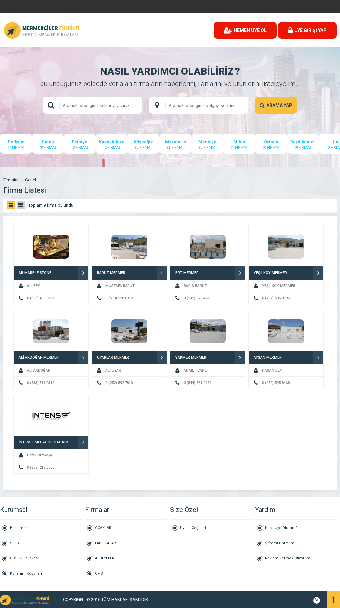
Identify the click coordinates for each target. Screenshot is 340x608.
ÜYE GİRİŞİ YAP (310, 30)
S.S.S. (15, 543)
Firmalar (11, 179)
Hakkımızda (20, 528)
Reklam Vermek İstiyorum (287, 558)
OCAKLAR (103, 528)
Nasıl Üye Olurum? (281, 528)
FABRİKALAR (105, 543)
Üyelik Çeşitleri (193, 528)
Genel (30, 179)
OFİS (99, 573)
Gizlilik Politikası (24, 558)
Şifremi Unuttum (279, 543)
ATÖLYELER (104, 558)
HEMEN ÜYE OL (250, 30)
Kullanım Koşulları (26, 573)
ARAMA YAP (279, 105)
